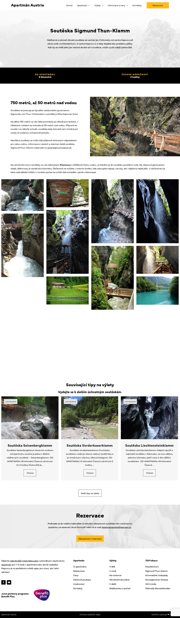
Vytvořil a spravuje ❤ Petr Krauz (165, 614)
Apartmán (6, 564)
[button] (88, 5)
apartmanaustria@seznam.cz (116, 527)
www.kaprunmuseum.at (59, 147)
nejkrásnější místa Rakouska (24, 560)
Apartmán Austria (8, 614)
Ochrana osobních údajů (90, 614)
